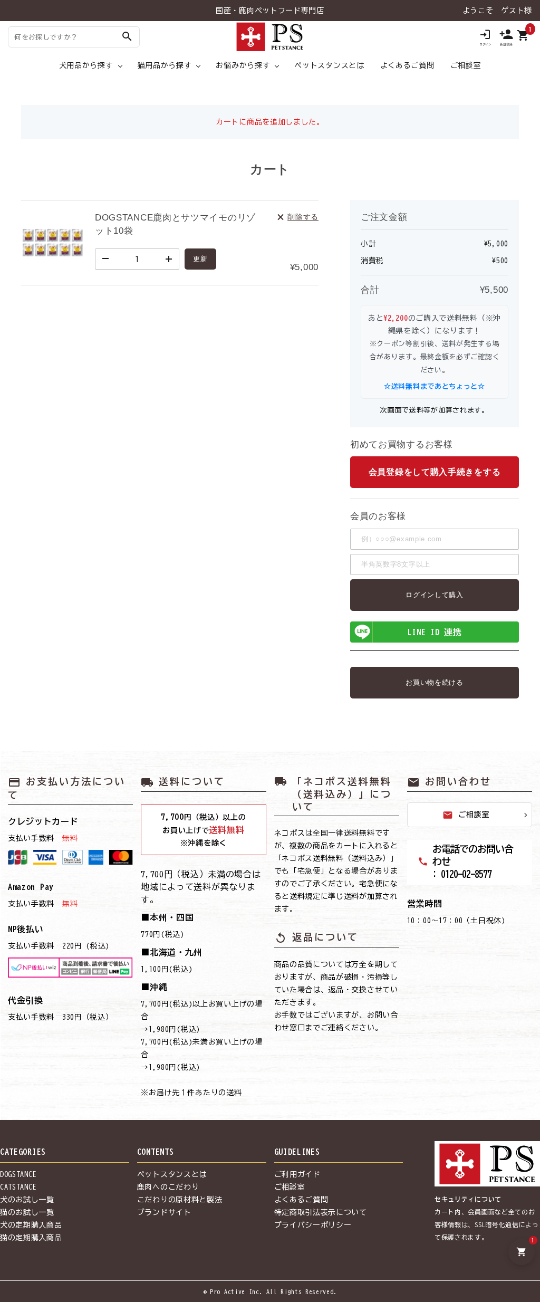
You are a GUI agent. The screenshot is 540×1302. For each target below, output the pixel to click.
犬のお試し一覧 (27, 1199)
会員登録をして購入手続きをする (435, 471)
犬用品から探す (86, 65)
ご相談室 (465, 65)
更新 (200, 259)
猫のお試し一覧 (27, 1212)
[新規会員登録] (506, 36)
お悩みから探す (243, 65)
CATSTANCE (18, 1187)
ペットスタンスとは (329, 65)
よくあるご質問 (407, 65)
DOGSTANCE (18, 1174)
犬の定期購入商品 (31, 1225)
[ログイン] (485, 36)
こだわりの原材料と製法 (180, 1199)
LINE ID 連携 (435, 632)
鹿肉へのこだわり (168, 1187)
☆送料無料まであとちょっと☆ (434, 386)
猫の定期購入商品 (31, 1237)
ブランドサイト (164, 1212)
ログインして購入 (435, 595)
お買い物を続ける (435, 682)
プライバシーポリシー (313, 1225)
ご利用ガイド (297, 1174)
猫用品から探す (165, 65)
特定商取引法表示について (320, 1212)
